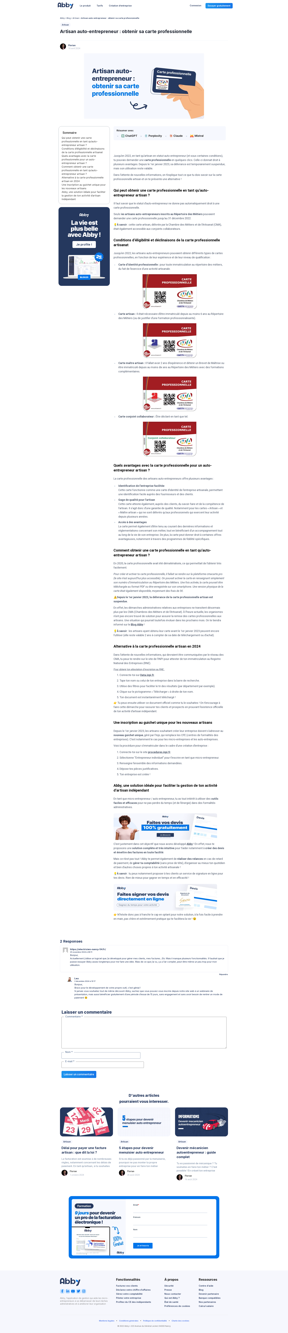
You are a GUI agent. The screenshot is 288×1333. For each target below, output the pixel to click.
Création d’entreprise (120, 5)
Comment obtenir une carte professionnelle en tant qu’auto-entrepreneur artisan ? (80, 170)
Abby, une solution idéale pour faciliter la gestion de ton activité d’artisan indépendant (83, 195)
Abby (62, 18)
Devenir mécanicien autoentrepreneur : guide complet (196, 1152)
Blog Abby (137, 624)
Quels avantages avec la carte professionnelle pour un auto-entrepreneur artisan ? (79, 159)
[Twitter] (78, 1291)
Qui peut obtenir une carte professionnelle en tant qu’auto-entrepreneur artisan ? (80, 141)
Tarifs (100, 5)
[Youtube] (73, 1291)
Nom (69, 1052)
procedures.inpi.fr (159, 752)
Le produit (85, 5)
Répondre (223, 974)
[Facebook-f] (62, 1291)
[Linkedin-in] (67, 1291)
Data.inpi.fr (147, 675)
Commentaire (74, 1016)
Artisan (76, 18)
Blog (69, 18)
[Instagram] (83, 1291)
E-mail (69, 1061)
